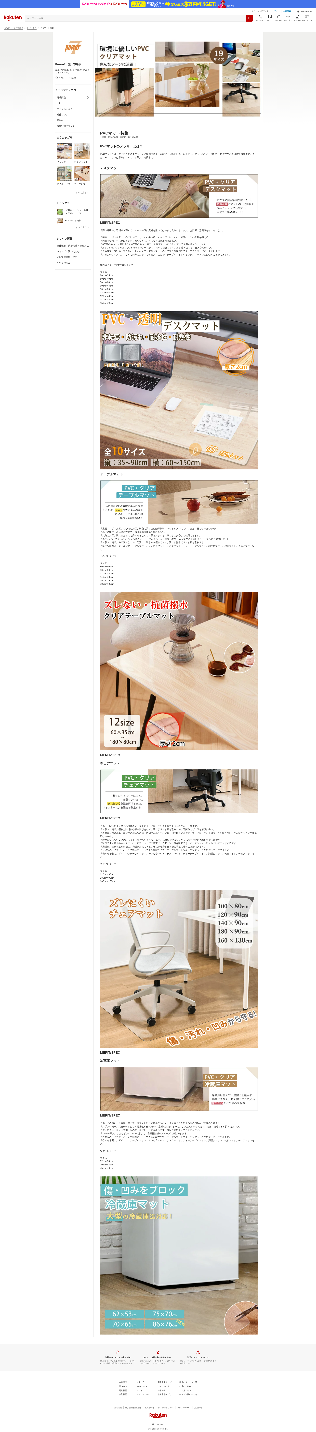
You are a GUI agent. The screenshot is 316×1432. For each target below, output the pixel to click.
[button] (304, 12)
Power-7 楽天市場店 (13, 28)
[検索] (249, 18)
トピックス (32, 28)
